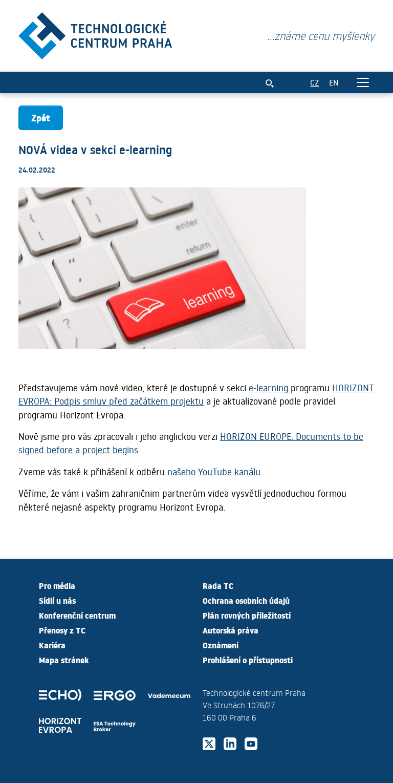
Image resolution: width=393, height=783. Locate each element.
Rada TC (218, 585)
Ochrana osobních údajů (246, 600)
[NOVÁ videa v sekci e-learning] (95, 33)
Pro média (57, 585)
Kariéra (52, 645)
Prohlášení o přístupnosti (248, 659)
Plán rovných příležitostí (247, 615)
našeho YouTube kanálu (212, 471)
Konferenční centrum (77, 615)
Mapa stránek (64, 659)
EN (334, 82)
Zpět (40, 117)
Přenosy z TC (62, 630)
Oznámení (220, 645)
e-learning (270, 387)
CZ (314, 82)
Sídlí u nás (57, 600)
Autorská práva (230, 630)
